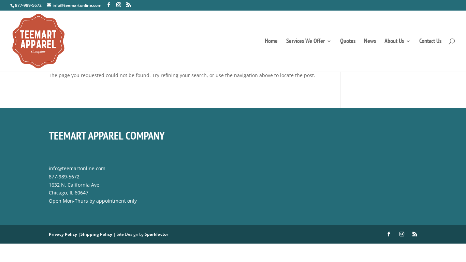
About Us (394, 42)
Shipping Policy (96, 234)
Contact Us (430, 42)
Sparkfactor (156, 234)
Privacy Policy (63, 234)
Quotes (347, 42)
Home (271, 42)
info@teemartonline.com (77, 168)
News (370, 42)
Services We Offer (305, 42)
